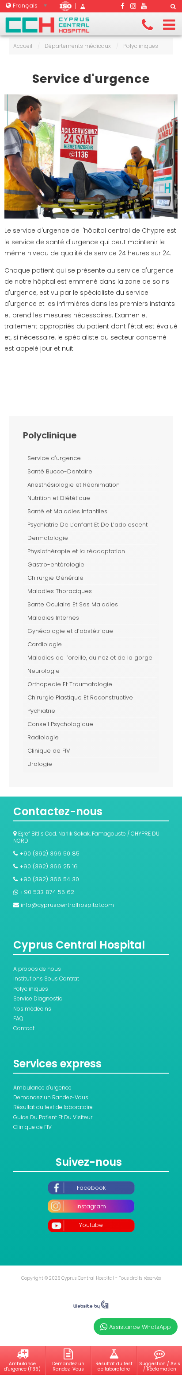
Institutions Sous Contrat (46, 978)
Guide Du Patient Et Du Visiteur (52, 1117)
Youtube (91, 1225)
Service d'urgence (91, 79)
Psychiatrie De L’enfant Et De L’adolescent (87, 524)
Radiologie (43, 737)
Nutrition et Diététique (58, 498)
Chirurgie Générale (55, 578)
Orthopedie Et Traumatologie (69, 684)
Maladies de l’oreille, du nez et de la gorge (89, 657)
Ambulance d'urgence (42, 1087)
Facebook (91, 1188)
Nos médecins (32, 1008)
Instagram (91, 1206)
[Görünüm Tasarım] (91, 1306)
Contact (23, 1028)
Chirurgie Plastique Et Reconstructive (80, 697)
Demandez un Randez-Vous (50, 1097)
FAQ (18, 1018)
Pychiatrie (41, 711)
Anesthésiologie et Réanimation (73, 484)
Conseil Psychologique (60, 724)
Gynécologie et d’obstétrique (70, 631)
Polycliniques (30, 988)
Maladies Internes (53, 617)
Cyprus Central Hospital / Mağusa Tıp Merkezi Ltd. (47, 25)
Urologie (39, 764)
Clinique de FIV (48, 750)
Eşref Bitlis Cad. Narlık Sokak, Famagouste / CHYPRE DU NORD (86, 837)
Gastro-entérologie (55, 564)
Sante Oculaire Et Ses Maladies (72, 604)
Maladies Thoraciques (59, 591)
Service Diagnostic (37, 998)
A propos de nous (37, 969)
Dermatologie (47, 538)
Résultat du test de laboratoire (53, 1107)
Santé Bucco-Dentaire (59, 471)
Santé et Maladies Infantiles (67, 511)
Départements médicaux (78, 46)
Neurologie (43, 671)
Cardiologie (44, 644)
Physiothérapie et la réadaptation (76, 551)
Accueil (22, 46)
